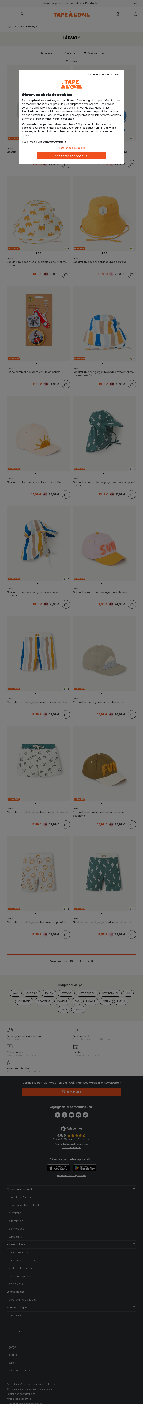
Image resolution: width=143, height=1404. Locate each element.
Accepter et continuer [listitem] (72, 156)
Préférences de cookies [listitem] (72, 148)
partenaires (38, 115)
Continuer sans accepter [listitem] (103, 74)
